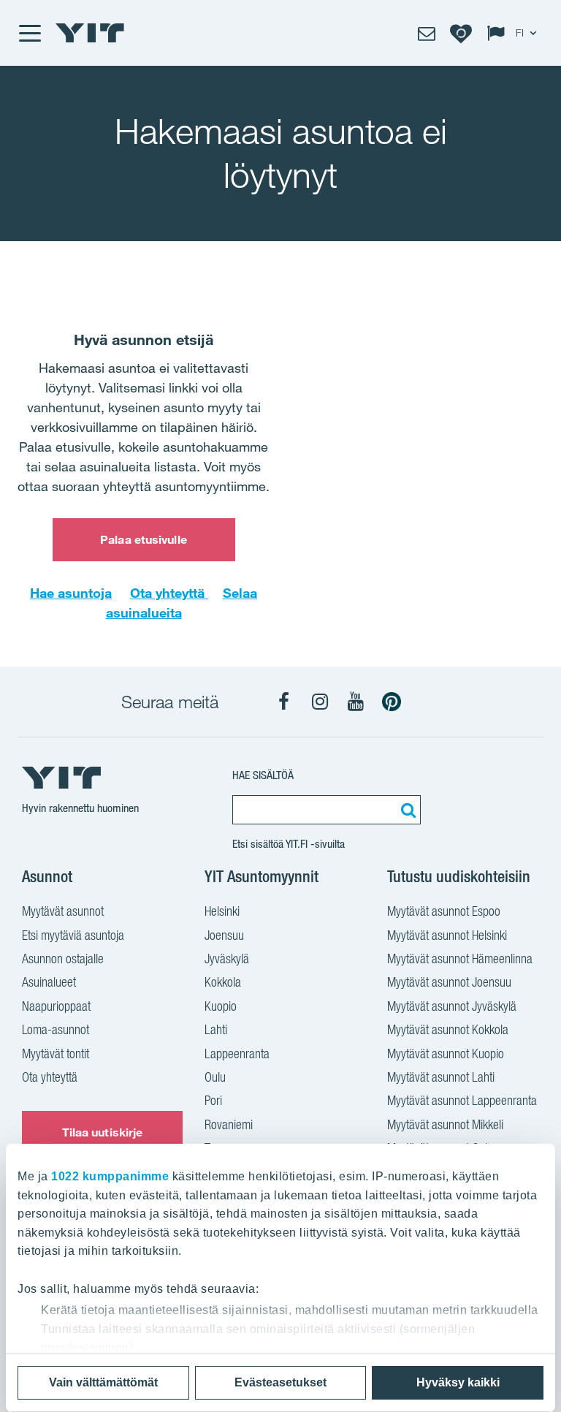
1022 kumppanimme (110, 1176)
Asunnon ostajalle (63, 958)
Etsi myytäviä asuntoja (73, 935)
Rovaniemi (229, 1124)
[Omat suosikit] (461, 33)
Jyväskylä (227, 958)
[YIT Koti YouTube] (355, 701)
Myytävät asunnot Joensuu (449, 982)
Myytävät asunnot (63, 911)
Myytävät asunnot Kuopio (445, 1053)
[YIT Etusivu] (90, 32)
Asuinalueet (49, 982)
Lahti (216, 1029)
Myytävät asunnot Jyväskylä (451, 1006)
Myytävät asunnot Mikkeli (445, 1124)
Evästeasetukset (280, 1382)
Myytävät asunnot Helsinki (447, 935)
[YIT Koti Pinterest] (391, 701)
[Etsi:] (406, 810)
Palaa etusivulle (143, 539)
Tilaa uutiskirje (102, 1132)
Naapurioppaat (56, 1006)
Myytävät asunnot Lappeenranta (462, 1100)
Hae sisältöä (263, 775)
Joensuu (224, 935)
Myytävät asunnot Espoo (443, 911)
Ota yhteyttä (169, 593)
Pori (213, 1100)
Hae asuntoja (71, 593)
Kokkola (223, 982)
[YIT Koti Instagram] (320, 701)
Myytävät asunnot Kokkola (447, 1029)
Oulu (215, 1077)
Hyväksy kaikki (458, 1382)
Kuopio (221, 1006)
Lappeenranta (237, 1053)
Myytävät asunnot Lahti (441, 1077)
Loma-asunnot (55, 1029)
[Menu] (29, 32)
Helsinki (222, 911)
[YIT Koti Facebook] (284, 701)
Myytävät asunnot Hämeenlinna (460, 958)
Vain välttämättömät (103, 1382)
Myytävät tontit (55, 1053)
